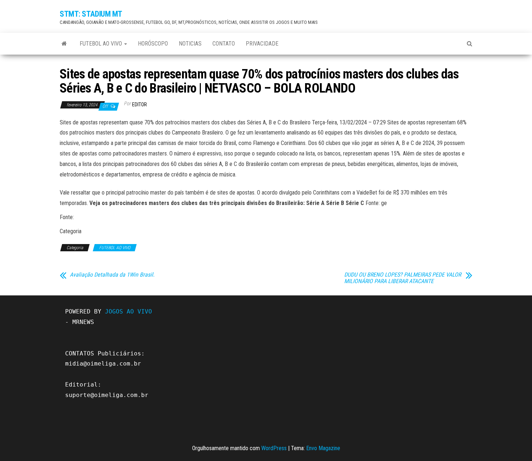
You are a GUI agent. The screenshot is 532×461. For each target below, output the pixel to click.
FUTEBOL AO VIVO (101, 43)
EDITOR (139, 104)
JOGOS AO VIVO (128, 311)
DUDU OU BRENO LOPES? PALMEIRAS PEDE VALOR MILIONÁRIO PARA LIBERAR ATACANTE (402, 278)
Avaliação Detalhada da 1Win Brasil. (112, 275)
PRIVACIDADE (262, 43)
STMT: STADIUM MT (91, 13)
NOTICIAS (190, 43)
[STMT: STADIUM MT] (64, 44)
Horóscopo (153, 43)
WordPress (274, 448)
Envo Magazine (323, 448)
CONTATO (223, 43)
